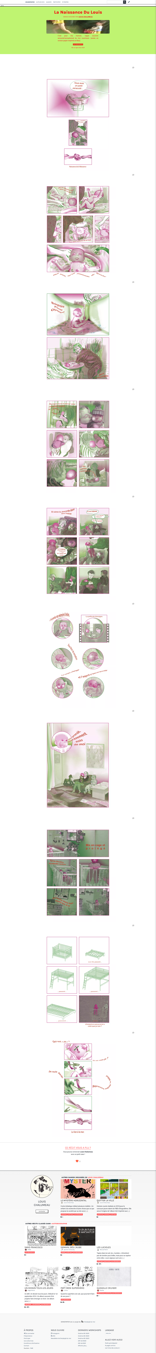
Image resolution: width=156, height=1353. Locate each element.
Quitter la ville (105, 1200)
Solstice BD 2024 (83, 1336)
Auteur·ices (40, 2)
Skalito (101, 1290)
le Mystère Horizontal (73, 1200)
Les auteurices (28, 1341)
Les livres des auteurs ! (112, 1348)
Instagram (55, 1333)
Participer (56, 2)
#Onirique (64, 1214)
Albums (49, 2)
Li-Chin (65, 1290)
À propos (65, 2)
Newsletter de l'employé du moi (61, 1338)
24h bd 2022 (82, 1341)
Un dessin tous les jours (39, 1288)
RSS (53, 1336)
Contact (26, 1345)
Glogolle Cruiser (107, 1288)
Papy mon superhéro (72, 1288)
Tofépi (29, 1249)
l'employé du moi (89, 1322)
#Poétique (70, 1214)
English (108, 1333)
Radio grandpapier (111, 1343)
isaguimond (31, 1290)
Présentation (28, 1336)
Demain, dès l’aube (71, 1247)
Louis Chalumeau (86, 17)
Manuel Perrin (103, 1249)
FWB (31, 1348)
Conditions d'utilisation (31, 1343)
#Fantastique (100, 1293)
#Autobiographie (78, 44)
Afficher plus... (82, 1345)
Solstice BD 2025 (83, 1333)
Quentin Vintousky (69, 1249)
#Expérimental (78, 1214)
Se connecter (29, 1333)
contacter (42, 1211)
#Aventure (100, 1214)
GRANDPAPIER (30, 2)
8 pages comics (110, 1345)
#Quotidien (107, 1261)
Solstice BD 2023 (83, 1338)
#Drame (63, 1252)
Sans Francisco (33, 1247)
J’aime (77, 1161)
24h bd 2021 (82, 1343)
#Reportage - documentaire (32, 1304)
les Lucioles (104, 1247)
